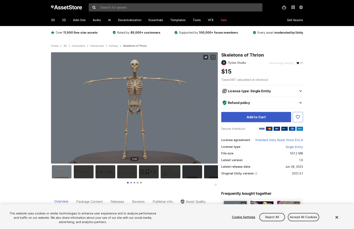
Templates (178, 20)
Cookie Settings (243, 217)
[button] (284, 7)
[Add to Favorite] (298, 117)
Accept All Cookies (303, 217)
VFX (210, 20)
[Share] (205, 57)
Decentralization (129, 20)
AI (109, 20)
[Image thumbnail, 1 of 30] (63, 171)
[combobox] (175, 7)
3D (53, 20)
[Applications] (293, 7)
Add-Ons (79, 20)
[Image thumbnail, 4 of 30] (128, 171)
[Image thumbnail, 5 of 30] (150, 171)
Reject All (272, 217)
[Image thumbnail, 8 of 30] (215, 171)
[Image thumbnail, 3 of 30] (106, 171)
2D (64, 20)
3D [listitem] (65, 45)
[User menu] (301, 7)
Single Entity (294, 147)
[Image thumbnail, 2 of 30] (84, 171)
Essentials (156, 20)
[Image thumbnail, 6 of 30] (171, 171)
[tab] (128, 182)
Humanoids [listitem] (97, 45)
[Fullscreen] (213, 57)
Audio (97, 20)
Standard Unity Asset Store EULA (279, 140)
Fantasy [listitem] (113, 45)
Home (54, 45)
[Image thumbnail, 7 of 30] (193, 171)
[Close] (336, 217)
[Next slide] (215, 184)
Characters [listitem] (78, 45)
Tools (197, 20)
